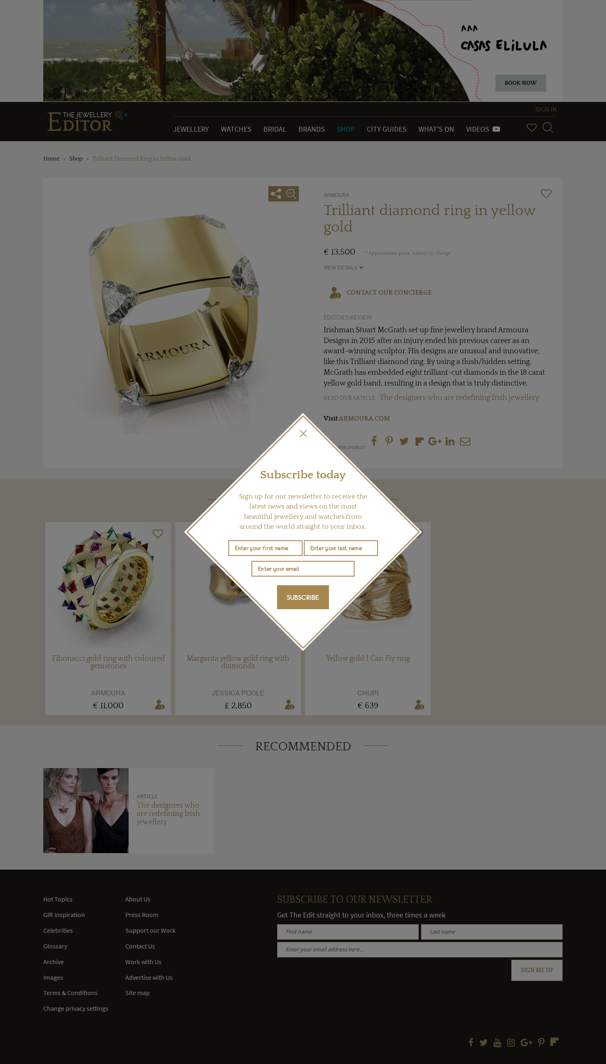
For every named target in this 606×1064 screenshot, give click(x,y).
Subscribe (303, 597)
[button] (303, 433)
